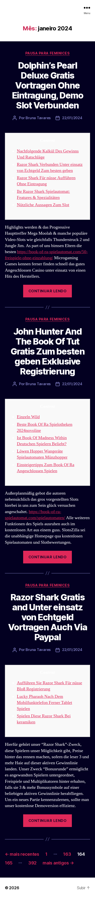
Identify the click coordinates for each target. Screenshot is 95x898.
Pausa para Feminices (47, 53)
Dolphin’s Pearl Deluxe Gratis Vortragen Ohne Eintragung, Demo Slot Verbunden (47, 85)
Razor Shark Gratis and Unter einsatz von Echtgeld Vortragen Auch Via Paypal (47, 617)
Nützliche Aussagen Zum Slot (43, 205)
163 (67, 854)
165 (8, 862)
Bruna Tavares (38, 118)
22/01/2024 (72, 118)
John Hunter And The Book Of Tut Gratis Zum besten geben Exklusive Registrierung (47, 351)
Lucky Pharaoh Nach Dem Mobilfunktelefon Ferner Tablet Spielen (44, 702)
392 (32, 862)
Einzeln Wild (28, 417)
